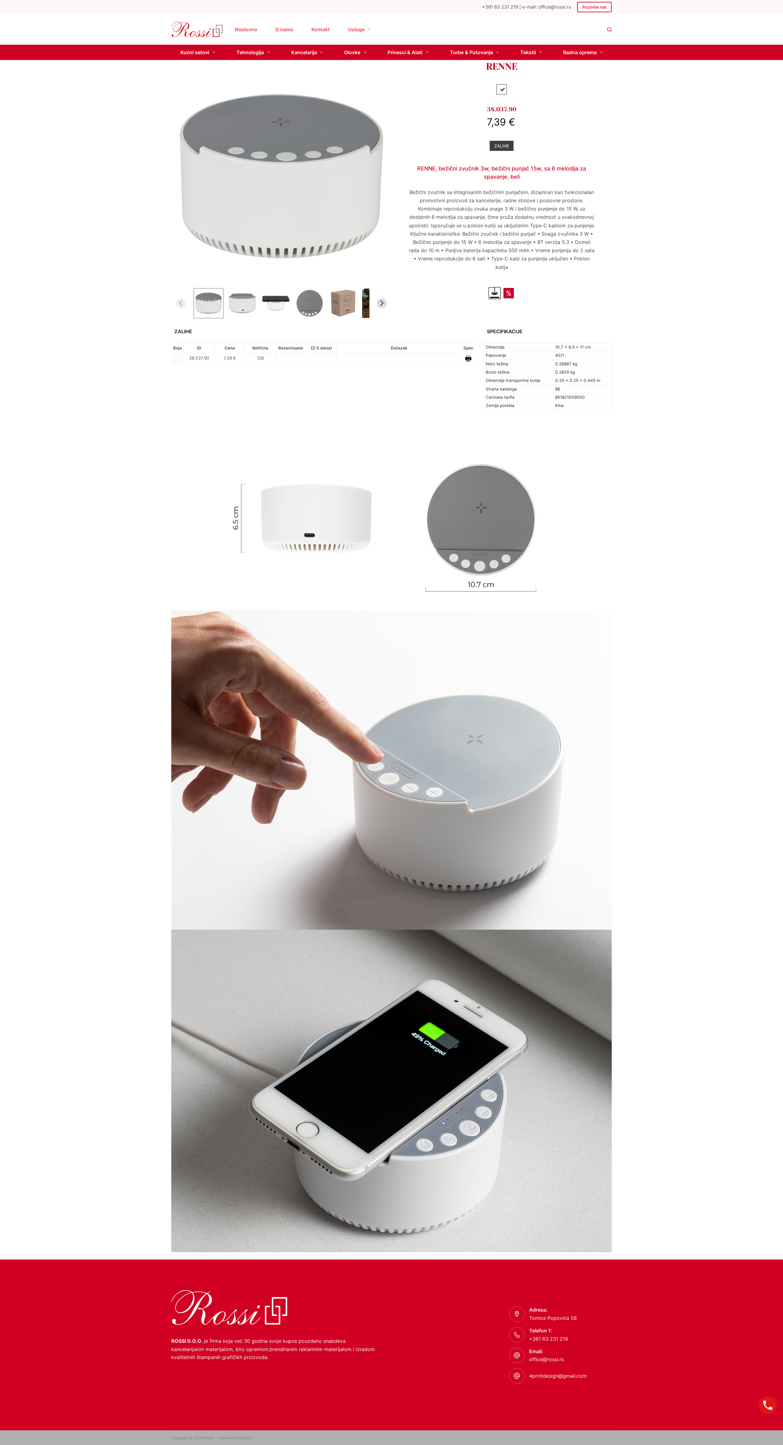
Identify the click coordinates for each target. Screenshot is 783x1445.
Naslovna (246, 29)
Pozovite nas (594, 7)
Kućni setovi (194, 52)
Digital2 (245, 1438)
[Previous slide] (181, 303)
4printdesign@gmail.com (558, 1376)
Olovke (352, 52)
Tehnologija (250, 52)
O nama (284, 29)
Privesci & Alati (405, 52)
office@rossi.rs (546, 1359)
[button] (208, 303)
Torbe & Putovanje (471, 52)
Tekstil (528, 52)
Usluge (356, 29)
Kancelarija (304, 52)
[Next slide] (382, 303)
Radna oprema (580, 52)
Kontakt (320, 29)
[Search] (609, 29)
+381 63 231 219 (548, 1339)
